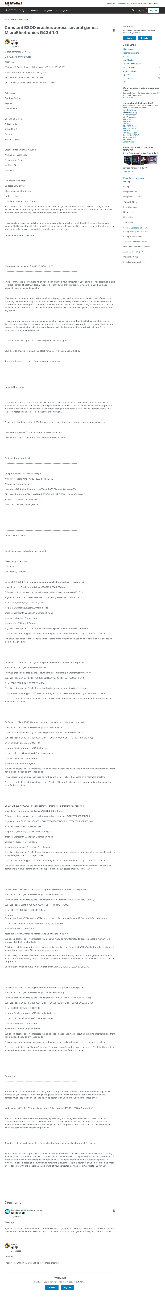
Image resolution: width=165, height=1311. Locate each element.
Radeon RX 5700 (130, 137)
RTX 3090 (127, 119)
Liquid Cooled (128, 142)
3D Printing (128, 222)
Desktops (127, 181)
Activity (126, 56)
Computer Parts (130, 192)
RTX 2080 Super (130, 126)
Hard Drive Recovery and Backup (137, 247)
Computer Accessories (132, 197)
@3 (22, 57)
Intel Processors (129, 117)
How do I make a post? (132, 64)
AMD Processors (130, 115)
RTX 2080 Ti (128, 124)
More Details (128, 172)
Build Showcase (130, 207)
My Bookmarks (141, 67)
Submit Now (128, 97)
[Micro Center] (15, 10)
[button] (114, 30)
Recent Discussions (131, 53)
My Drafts (141, 74)
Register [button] (67, 1287)
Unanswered (141, 78)
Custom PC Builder (131, 202)
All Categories (128, 49)
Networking (128, 212)
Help (125, 82)
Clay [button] (13, 40)
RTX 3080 (127, 121)
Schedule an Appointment (134, 262)
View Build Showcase (132, 110)
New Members (129, 60)
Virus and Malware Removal (135, 241)
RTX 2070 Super (130, 128)
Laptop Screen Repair (132, 236)
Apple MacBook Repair (133, 252)
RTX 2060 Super (130, 133)
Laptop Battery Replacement (135, 231)
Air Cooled (127, 139)
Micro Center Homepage (133, 178)
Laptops (126, 186)
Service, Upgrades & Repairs (135, 228)
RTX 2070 (127, 130)
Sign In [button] (52, 1287)
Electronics (128, 217)
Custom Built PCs (130, 257)
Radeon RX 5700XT (131, 135)
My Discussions (129, 71)
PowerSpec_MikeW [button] (18, 1210)
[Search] (133, 10)
